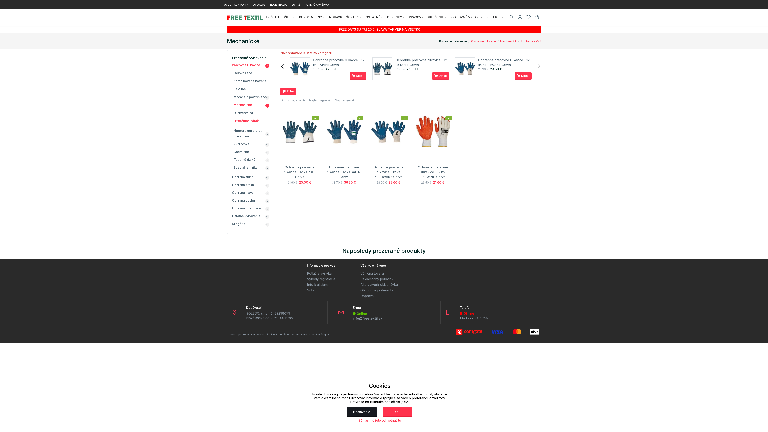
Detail (359, 75)
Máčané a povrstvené (250, 97)
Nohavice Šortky (344, 17)
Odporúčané (292, 100)
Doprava (367, 296)
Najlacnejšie (318, 100)
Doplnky (394, 17)
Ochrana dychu (243, 200)
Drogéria (238, 224)
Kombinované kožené (250, 81)
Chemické (241, 152)
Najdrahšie (343, 100)
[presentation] (283, 66)
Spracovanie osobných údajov (310, 334)
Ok (397, 412)
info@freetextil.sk (367, 318)
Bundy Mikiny (310, 17)
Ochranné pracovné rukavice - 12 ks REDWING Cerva (433, 172)
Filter (290, 91)
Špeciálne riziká (246, 167)
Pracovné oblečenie (426, 17)
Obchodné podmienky (377, 290)
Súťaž (311, 290)
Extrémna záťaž (531, 41)
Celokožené (243, 73)
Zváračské (241, 144)
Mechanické (508, 41)
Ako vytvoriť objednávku (379, 285)
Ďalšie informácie (278, 334)
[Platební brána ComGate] (498, 331)
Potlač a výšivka (319, 273)
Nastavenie (361, 412)
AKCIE (496, 17)
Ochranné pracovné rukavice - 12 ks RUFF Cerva (299, 172)
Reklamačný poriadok (376, 279)
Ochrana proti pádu (246, 208)
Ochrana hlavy (243, 193)
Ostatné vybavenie (246, 216)
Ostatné (373, 17)
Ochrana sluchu (243, 177)
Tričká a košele (278, 17)
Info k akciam (317, 285)
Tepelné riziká (244, 160)
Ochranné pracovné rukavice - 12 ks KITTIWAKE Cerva (388, 172)
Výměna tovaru (372, 273)
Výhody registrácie (321, 279)
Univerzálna (244, 113)
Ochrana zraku (243, 185)
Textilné (240, 89)
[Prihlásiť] (520, 18)
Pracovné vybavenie (468, 17)
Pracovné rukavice (483, 41)
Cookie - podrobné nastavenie (246, 334)
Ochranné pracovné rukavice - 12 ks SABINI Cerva (343, 172)
